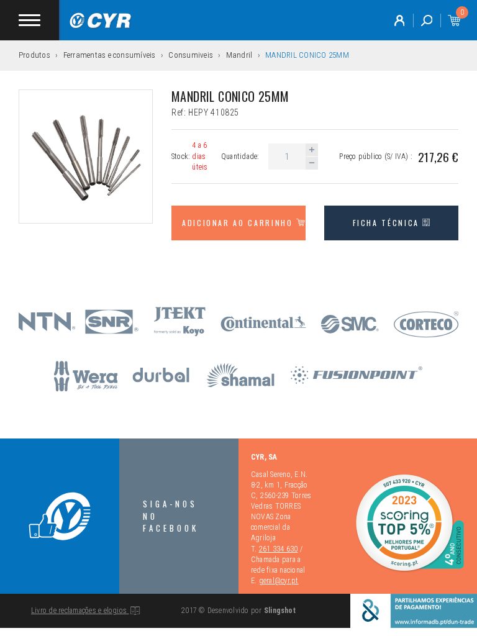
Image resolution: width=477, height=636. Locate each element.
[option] (85, 156)
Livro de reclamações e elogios (80, 610)
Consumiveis (190, 55)
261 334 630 (278, 549)
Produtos (34, 55)
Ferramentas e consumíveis (109, 55)
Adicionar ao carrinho (239, 222)
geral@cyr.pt (279, 580)
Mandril (239, 55)
